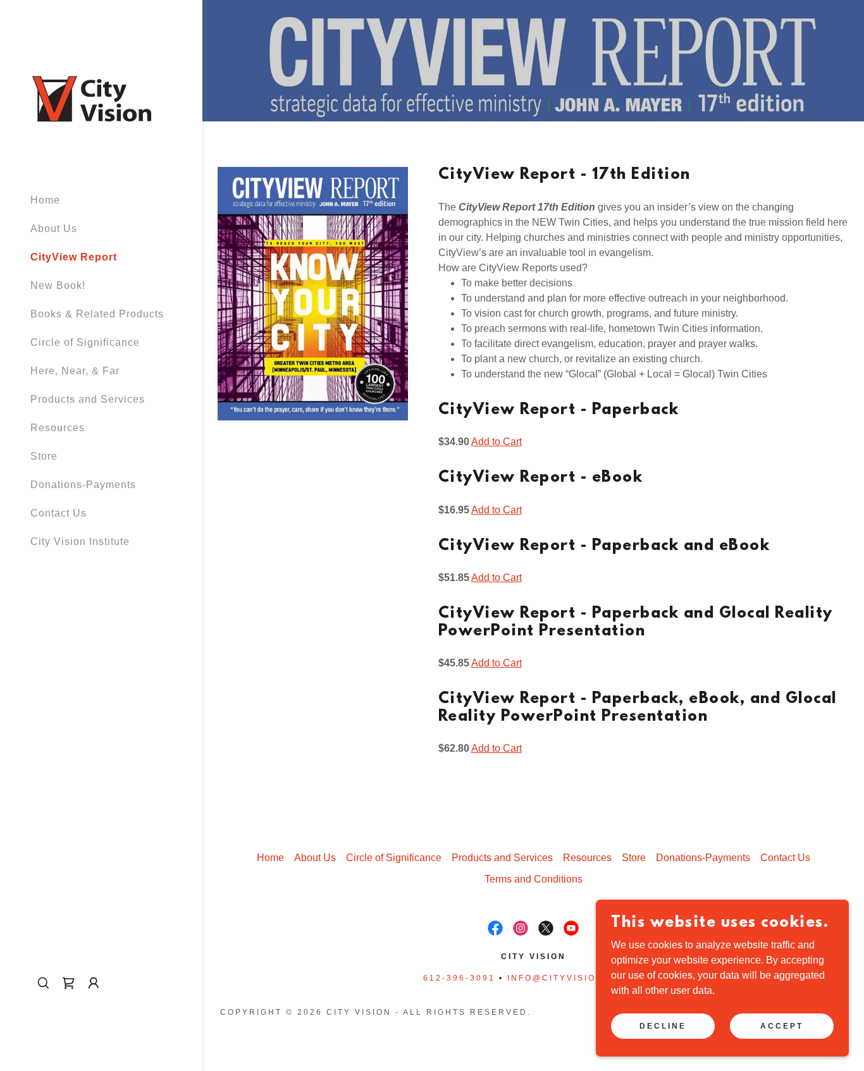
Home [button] (270, 857)
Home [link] (45, 200)
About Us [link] (53, 228)
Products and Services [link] (87, 399)
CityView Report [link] (73, 257)
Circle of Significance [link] (85, 342)
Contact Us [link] (58, 513)
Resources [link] (57, 427)
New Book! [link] (57, 285)
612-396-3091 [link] (459, 978)
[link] (91, 97)
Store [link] (44, 456)
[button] (93, 983)
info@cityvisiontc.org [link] (575, 978)
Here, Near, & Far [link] (75, 370)
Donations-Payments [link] (83, 484)
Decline (662, 1025)
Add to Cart (496, 441)
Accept (781, 1025)
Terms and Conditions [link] (533, 879)
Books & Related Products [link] (97, 314)
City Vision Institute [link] (80, 541)
